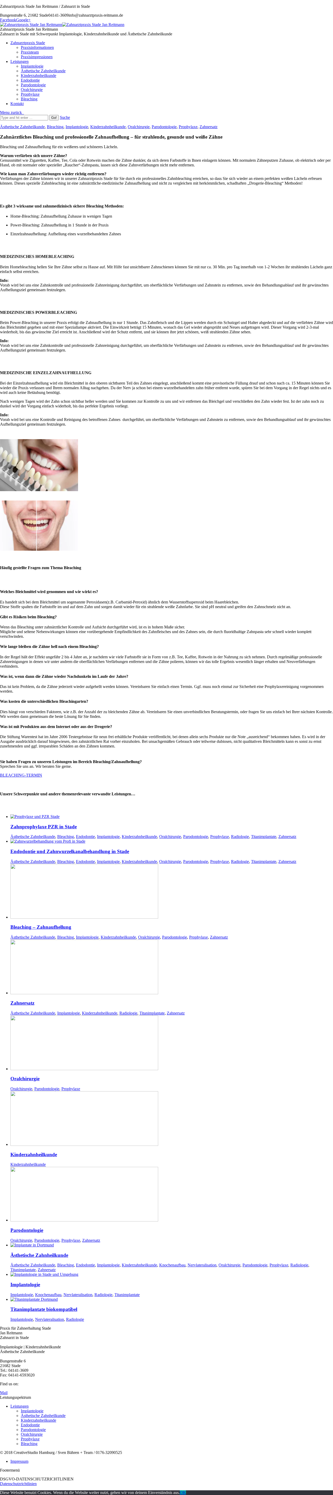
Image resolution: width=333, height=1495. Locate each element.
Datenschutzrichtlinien (18, 1483)
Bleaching (55, 127)
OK (183, 1492)
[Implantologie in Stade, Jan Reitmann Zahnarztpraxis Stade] (44, 1274)
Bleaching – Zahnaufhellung (40, 927)
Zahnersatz (208, 127)
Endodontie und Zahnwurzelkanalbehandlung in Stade (69, 851)
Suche (65, 117)
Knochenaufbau (172, 1265)
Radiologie (240, 836)
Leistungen (19, 1406)
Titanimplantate (263, 836)
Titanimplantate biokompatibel (43, 1309)
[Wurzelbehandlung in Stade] (47, 841)
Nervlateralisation (202, 1265)
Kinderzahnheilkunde (108, 127)
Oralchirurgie (139, 127)
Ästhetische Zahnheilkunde (22, 127)
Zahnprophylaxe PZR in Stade (43, 826)
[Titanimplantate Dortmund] (34, 1299)
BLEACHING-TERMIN (21, 775)
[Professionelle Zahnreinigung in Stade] (35, 816)
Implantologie (77, 127)
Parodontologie (164, 127)
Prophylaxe (188, 127)
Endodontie (85, 836)
